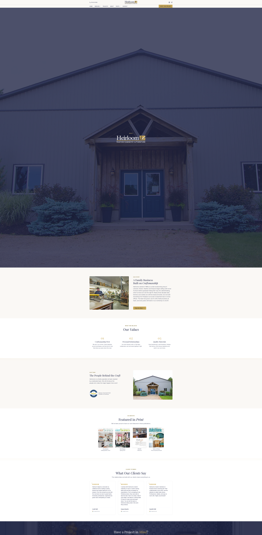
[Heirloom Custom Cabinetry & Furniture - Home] (131, 2)
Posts (117, 6)
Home (91, 6)
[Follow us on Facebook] (171, 2)
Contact (125, 6)
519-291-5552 (94, 2)
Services (97, 6)
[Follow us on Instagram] (169, 2)
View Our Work (139, 308)
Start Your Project (165, 6)
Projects (105, 6)
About (112, 6)
